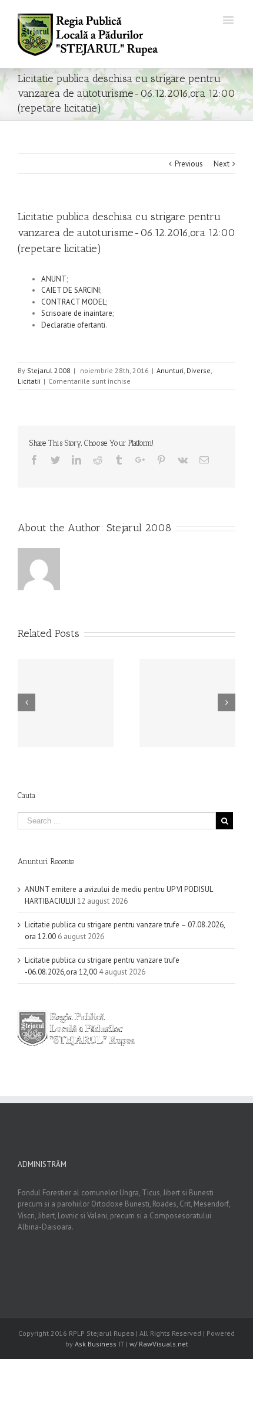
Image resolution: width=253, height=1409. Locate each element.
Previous (189, 164)
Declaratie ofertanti (73, 325)
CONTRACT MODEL (73, 302)
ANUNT (53, 279)
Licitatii (29, 381)
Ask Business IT (99, 1343)
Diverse (199, 370)
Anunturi (170, 370)
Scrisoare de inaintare (76, 313)
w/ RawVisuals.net (158, 1343)
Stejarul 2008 (49, 370)
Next (221, 164)
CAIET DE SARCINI (70, 290)
